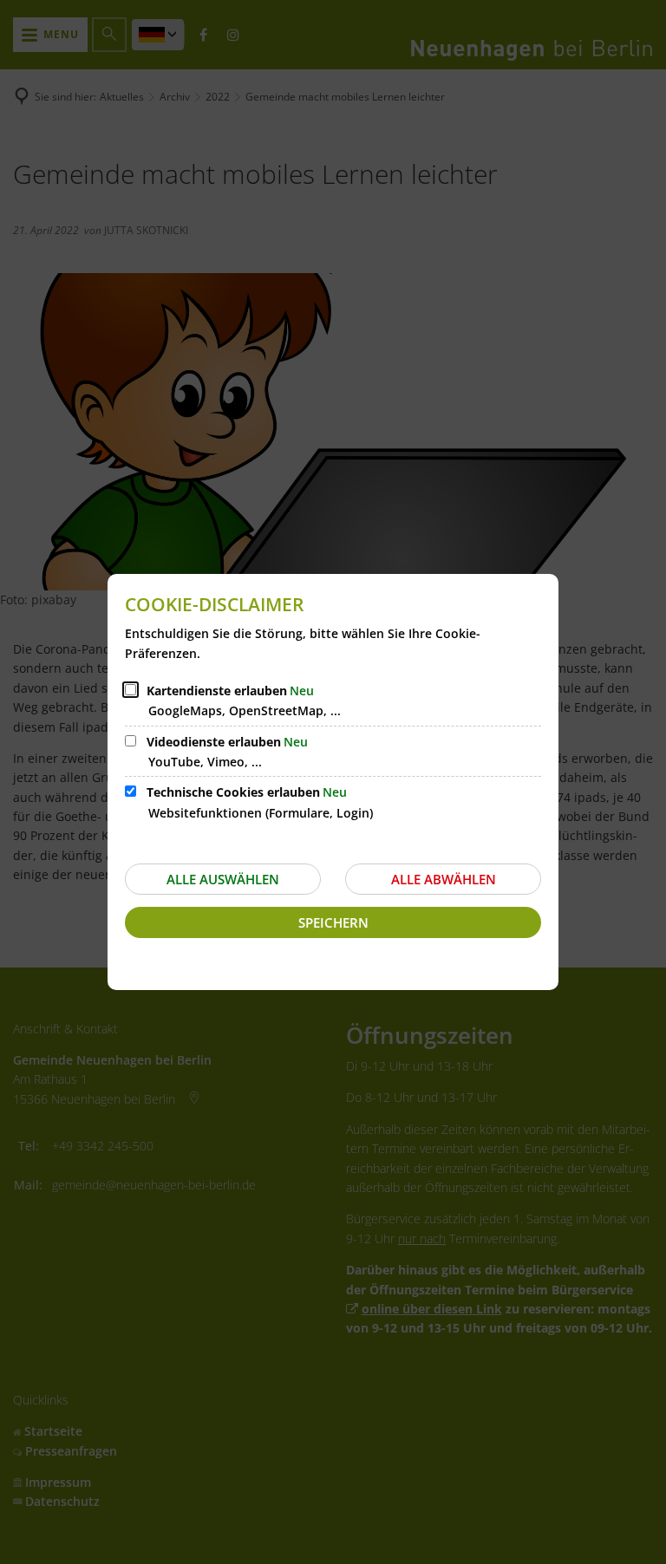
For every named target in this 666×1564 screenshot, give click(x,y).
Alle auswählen (222, 879)
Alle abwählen (443, 879)
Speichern (333, 922)
